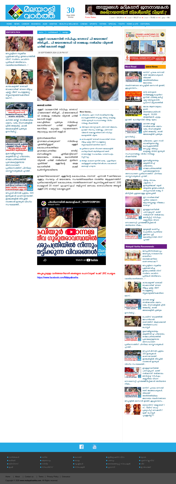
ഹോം (41, 32)
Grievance (66, 477)
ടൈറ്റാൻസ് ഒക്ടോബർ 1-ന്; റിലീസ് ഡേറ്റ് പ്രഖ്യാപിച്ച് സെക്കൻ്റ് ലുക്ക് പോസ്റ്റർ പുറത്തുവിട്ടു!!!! (153, 410)
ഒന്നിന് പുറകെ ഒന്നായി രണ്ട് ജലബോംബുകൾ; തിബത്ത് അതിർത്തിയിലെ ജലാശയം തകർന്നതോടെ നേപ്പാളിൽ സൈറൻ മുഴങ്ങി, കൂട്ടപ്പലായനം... (145, 80)
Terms (41, 477)
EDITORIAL (145, 24)
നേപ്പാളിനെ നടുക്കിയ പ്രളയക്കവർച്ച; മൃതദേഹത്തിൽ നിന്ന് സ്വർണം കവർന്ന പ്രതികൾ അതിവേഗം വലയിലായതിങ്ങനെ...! (20, 59)
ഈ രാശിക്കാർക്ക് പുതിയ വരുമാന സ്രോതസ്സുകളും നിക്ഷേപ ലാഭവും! (153, 201)
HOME (9, 24)
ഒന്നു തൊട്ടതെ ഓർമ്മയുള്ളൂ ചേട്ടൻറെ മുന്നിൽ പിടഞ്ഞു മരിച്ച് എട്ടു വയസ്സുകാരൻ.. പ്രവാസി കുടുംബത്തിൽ (153, 97)
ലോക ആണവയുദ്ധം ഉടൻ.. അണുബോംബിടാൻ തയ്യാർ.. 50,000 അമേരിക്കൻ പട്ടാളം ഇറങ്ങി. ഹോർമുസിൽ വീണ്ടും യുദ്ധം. (143, 113)
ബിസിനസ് (13, 464)
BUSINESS (36, 24)
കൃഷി (11, 467)
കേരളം (65, 32)
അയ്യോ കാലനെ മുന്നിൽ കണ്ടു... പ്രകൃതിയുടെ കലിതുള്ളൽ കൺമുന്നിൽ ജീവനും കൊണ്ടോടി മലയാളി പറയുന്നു (98, 164)
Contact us (29, 477)
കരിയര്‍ (12, 461)
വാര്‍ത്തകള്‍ (53, 32)
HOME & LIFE (132, 24)
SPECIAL (112, 24)
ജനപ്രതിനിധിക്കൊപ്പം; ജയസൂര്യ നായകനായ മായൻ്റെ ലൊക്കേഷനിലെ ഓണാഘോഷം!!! (152, 256)
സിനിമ (45, 464)
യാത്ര (77, 461)
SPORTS (93, 24)
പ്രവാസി (111, 467)
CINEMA (83, 24)
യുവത (143, 457)
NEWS (17, 24)
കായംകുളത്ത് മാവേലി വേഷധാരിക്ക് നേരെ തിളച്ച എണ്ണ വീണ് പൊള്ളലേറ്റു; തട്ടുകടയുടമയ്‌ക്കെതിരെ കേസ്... (19, 92)
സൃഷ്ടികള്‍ (79, 464)
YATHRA (102, 24)
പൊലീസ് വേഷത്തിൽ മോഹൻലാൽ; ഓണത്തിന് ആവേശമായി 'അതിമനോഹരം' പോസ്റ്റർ (154, 322)
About (17, 477)
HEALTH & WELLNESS (68, 24)
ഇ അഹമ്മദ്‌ (146, 467)
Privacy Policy (53, 477)
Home (8, 477)
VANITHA (53, 24)
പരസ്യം (111, 461)
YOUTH (121, 24)
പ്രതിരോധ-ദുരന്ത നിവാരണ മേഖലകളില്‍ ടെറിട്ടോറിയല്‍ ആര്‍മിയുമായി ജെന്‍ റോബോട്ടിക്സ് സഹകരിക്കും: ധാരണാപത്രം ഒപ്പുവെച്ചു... (97, 153)
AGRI (45, 24)
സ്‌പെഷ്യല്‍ (80, 467)
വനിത (44, 457)
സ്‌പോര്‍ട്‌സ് (47, 467)
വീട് (142, 464)
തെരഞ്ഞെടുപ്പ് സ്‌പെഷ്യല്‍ (119, 464)
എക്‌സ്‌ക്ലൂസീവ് (147, 461)
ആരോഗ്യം (46, 461)
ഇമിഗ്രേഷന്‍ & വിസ (116, 457)
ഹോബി (78, 457)
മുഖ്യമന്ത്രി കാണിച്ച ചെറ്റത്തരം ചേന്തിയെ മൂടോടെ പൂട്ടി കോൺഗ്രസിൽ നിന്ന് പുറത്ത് (153, 234)
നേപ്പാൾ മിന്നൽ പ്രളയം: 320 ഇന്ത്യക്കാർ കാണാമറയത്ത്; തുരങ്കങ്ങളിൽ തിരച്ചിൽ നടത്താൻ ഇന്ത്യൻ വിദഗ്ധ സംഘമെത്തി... (19, 199)
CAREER (25, 24)
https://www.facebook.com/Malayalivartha (57, 278)
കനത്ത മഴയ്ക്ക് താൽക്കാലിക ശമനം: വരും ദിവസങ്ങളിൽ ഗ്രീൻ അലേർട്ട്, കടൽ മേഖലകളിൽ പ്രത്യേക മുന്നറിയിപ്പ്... (19, 126)
